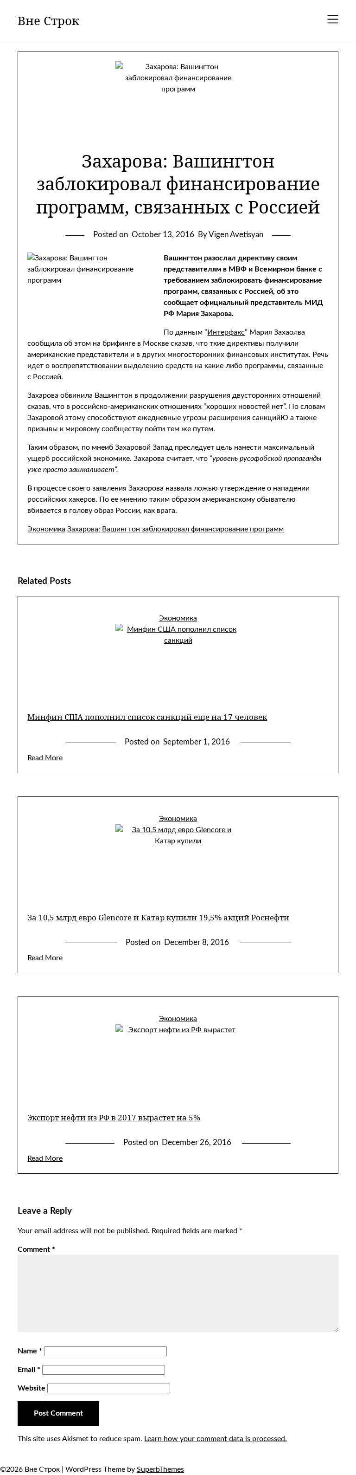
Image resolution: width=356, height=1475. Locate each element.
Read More (45, 758)
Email (29, 1369)
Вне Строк (48, 21)
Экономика (46, 529)
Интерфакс (226, 332)
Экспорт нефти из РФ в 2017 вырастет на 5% (113, 1117)
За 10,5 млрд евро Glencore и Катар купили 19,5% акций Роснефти (158, 917)
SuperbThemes (160, 1469)
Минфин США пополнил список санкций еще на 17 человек (147, 717)
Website (31, 1388)
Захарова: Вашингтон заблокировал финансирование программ (175, 529)
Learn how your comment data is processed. (215, 1439)
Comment (36, 1249)
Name (30, 1351)
